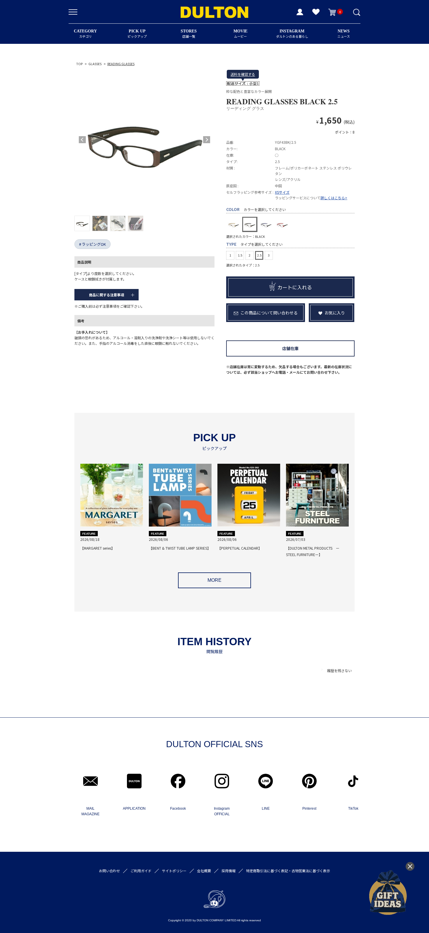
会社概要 (204, 870)
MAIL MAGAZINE (90, 811)
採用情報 (229, 870)
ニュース (343, 34)
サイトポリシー (174, 870)
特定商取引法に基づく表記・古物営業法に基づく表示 (288, 870)
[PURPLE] (266, 224)
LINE (266, 808)
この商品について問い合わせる (269, 313)
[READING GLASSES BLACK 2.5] (144, 140)
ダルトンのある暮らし (292, 34)
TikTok (353, 808)
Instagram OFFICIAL (222, 811)
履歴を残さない (339, 670)
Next (206, 139)
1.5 (240, 255)
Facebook (178, 808)
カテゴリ (85, 34)
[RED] (282, 224)
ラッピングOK (94, 244)
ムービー (240, 34)
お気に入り (335, 313)
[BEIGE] (233, 224)
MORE (214, 580)
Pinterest (309, 808)
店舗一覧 (189, 34)
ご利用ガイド (140, 870)
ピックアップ (137, 34)
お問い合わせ (109, 870)
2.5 (259, 255)
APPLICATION (134, 808)
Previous (82, 139)
